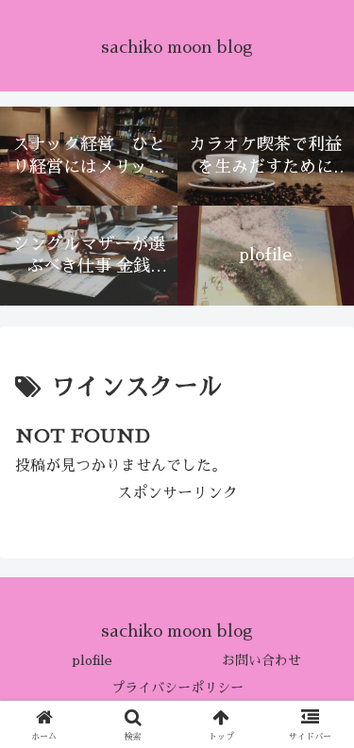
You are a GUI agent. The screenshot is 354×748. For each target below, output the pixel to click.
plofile (92, 660)
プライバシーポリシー (177, 687)
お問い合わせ (261, 660)
